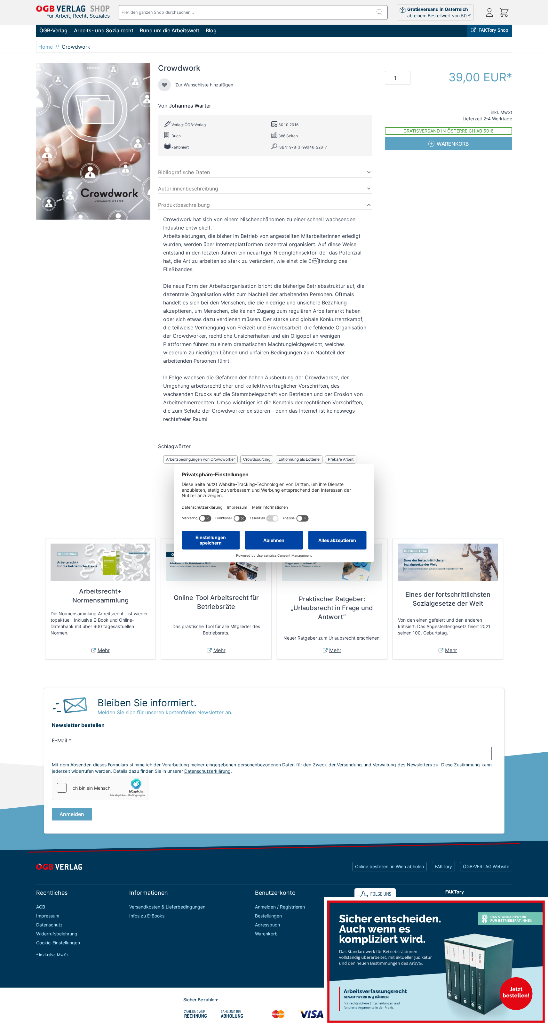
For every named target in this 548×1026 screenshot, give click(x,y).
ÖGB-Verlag (53, 30)
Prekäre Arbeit (340, 459)
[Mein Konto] (489, 12)
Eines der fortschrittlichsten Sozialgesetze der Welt (447, 599)
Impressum (47, 915)
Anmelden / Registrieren (280, 906)
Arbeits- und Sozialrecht (103, 30)
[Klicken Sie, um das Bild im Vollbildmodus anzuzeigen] (93, 141)
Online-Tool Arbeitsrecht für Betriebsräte (216, 602)
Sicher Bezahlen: (200, 999)
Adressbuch (267, 924)
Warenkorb (266, 933)
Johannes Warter (190, 105)
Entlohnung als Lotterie (299, 459)
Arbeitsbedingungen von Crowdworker (200, 459)
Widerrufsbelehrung (56, 933)
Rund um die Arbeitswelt (169, 30)
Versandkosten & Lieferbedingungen (167, 906)
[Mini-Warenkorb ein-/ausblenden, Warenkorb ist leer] (504, 12)
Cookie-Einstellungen (58, 942)
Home (45, 47)
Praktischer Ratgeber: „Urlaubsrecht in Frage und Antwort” (332, 608)
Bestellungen (268, 915)
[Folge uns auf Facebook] (375, 896)
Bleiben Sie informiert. (147, 702)
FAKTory (443, 866)
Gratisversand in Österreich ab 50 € (448, 130)
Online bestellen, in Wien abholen (389, 866)
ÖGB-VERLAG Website (486, 866)
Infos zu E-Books (146, 915)
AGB (40, 906)
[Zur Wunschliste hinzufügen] (164, 84)
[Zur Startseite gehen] (73, 8)
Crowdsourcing (256, 459)
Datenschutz (49, 924)
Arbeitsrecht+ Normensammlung (100, 595)
